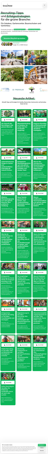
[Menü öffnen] (44, 5)
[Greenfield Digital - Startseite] (7, 5)
